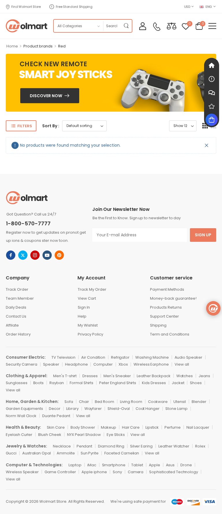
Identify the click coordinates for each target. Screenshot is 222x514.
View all (182, 364)
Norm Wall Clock (21, 416)
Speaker (51, 364)
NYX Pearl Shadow (84, 434)
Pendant (84, 446)
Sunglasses (16, 383)
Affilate (12, 325)
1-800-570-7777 (28, 223)
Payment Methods (167, 289)
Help (82, 316)
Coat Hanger (148, 408)
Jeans (204, 376)
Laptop (75, 465)
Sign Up (203, 235)
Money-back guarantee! (173, 298)
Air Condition (93, 357)
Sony (117, 472)
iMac (91, 465)
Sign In (84, 307)
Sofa (68, 401)
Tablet (137, 465)
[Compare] (171, 26)
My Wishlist (88, 325)
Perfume (172, 427)
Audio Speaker (188, 357)
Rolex (200, 446)
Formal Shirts (81, 383)
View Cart (87, 298)
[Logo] (26, 25)
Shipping (158, 325)
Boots (38, 383)
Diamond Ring (111, 446)
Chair (84, 401)
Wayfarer (93, 408)
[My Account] (143, 26)
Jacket (178, 383)
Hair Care (131, 427)
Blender (199, 401)
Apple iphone (94, 472)
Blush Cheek (49, 434)
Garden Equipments (24, 408)
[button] (212, 26)
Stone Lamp (176, 408)
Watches (184, 376)
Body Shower (83, 427)
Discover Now (46, 95)
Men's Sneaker (117, 376)
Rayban (56, 383)
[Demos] (212, 65)
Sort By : (50, 126)
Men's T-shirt (65, 376)
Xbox (123, 364)
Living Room (131, 401)
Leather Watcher (173, 446)
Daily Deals (16, 307)
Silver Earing (141, 446)
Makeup (108, 427)
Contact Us (16, 316)
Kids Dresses (154, 383)
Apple (154, 465)
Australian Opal (36, 453)
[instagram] (35, 255)
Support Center (164, 316)
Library (72, 408)
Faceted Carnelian (121, 453)
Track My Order (92, 289)
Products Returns (166, 307)
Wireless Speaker (22, 472)
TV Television (63, 357)
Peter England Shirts (117, 383)
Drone (186, 465)
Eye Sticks (116, 434)
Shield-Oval (119, 408)
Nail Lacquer (197, 427)
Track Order (17, 289)
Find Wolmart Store (26, 6)
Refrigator (120, 357)
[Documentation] (212, 79)
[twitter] (22, 255)
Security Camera (21, 364)
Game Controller (60, 472)
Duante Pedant (56, 416)
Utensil (179, 401)
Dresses (90, 376)
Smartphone (114, 465)
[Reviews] (212, 106)
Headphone (76, 364)
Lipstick (152, 427)
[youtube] (47, 255)
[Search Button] (126, 26)
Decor (54, 408)
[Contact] (156, 26)
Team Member (20, 298)
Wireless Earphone (151, 364)
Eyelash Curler (19, 434)
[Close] (206, 145)
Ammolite (66, 453)
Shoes (196, 383)
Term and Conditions (169, 334)
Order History (18, 334)
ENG (209, 6)
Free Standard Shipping (74, 6)
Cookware (158, 401)
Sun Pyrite (90, 453)
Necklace (62, 446)
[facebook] (10, 255)
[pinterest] (59, 255)
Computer (103, 364)
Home (12, 46)
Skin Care (56, 427)
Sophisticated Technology (173, 472)
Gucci (11, 453)
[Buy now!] (212, 120)
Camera (136, 472)
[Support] (212, 92)
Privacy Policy (90, 334)
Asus (170, 465)
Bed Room (104, 401)
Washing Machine (152, 357)
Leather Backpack (153, 376)
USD (187, 6)
